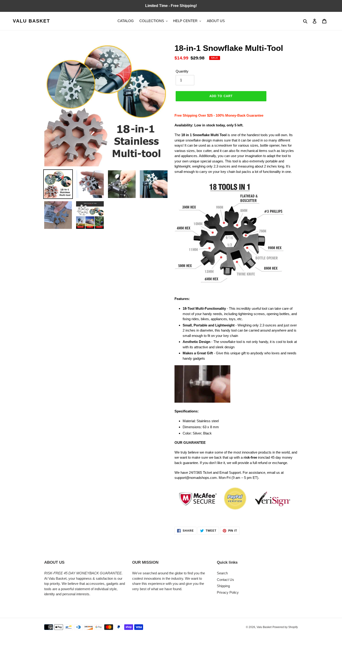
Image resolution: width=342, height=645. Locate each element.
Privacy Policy (228, 592)
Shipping (223, 586)
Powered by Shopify (285, 627)
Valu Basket (31, 20)
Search (222, 573)
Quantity (182, 71)
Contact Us (225, 580)
